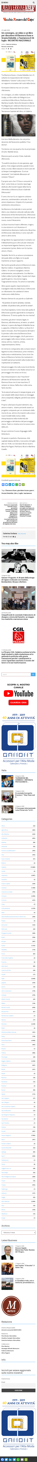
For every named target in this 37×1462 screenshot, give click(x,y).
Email (3, 1382)
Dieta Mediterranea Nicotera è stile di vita (13, 917)
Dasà (2, 912)
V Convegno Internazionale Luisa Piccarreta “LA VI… (25, 809)
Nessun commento (7, 46)
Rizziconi (4, 1077)
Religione (4, 1065)
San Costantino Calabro (8, 1106)
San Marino (4, 1119)
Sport (3, 1156)
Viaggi (3, 1197)
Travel (3, 1181)
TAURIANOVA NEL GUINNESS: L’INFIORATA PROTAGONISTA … (24, 780)
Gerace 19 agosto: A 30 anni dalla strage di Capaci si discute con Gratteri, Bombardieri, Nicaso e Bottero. (17, 580)
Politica (3, 1053)
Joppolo (3, 983)
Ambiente (4, 838)
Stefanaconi (4, 1160)
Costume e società (6, 892)
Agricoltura (4, 830)
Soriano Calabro (6, 1144)
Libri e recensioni (6, 991)
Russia (3, 1090)
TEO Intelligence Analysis (8, 1177)
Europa (3, 941)
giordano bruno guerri (25, 490)
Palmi (3, 1028)
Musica (3, 1020)
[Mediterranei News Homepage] (11, 1306)
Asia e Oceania (5, 859)
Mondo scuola (5, 1007)
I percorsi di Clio (6, 970)
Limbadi (3, 995)
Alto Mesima (5, 834)
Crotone (3, 900)
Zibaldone (4, 1214)
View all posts (22, 533)
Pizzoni (3, 1049)
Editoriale (4, 929)
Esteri (3, 937)
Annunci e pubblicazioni (8, 850)
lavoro (3, 987)
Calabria (3, 867)
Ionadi (3, 974)
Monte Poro (5, 1011)
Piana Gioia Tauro (6, 1040)
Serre (3, 1139)
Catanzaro (4, 875)
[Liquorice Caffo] (18, 125)
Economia (4, 925)
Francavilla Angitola (7, 958)
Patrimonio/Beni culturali (8, 1032)
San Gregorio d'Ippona (8, 1115)
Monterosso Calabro (7, 1016)
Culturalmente (5, 908)
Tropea (3, 1185)
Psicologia (4, 1057)
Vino (2, 1205)
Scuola (3, 1131)
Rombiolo (4, 1082)
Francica (3, 962)
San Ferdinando (6, 1110)
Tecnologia (4, 1172)
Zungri (3, 1218)
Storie (3, 1164)
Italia (2, 978)
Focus (3, 954)
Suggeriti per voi (6, 1168)
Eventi (3, 945)
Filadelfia (4, 950)
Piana (3, 1036)
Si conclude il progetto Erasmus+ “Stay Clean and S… (25, 795)
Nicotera (4, 1024)
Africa (3, 826)
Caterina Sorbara (11, 44)
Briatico (3, 863)
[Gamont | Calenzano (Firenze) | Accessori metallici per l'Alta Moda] (18, 738)
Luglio (20, 493)
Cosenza (3, 888)
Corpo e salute (5, 884)
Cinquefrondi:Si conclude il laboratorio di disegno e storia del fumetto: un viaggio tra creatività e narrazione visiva (18, 617)
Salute (3, 1094)
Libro (16, 493)
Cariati (3, 871)
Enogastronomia (6, 933)
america (3, 842)
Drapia (3, 921)
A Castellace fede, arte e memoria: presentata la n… (25, 1282)
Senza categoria (6, 1135)
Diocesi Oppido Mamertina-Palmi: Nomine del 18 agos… (25, 1250)
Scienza (3, 1127)
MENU (5, 3)
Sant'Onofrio (5, 1123)
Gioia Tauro (4, 966)
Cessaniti (4, 879)
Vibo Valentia (5, 1201)
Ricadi (3, 1069)
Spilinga (3, 1152)
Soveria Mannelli (6, 1148)
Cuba (3, 904)
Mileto (3, 1003)
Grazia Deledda (7, 493)
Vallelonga (4, 1189)
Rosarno (3, 1086)
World (3, 1210)
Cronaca (3, 896)
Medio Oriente (5, 999)
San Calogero (5, 1098)
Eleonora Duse (11, 490)
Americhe (4, 846)
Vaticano (4, 1193)
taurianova (28, 493)
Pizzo (3, 1044)
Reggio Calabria (5, 1061)
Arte (2, 855)
